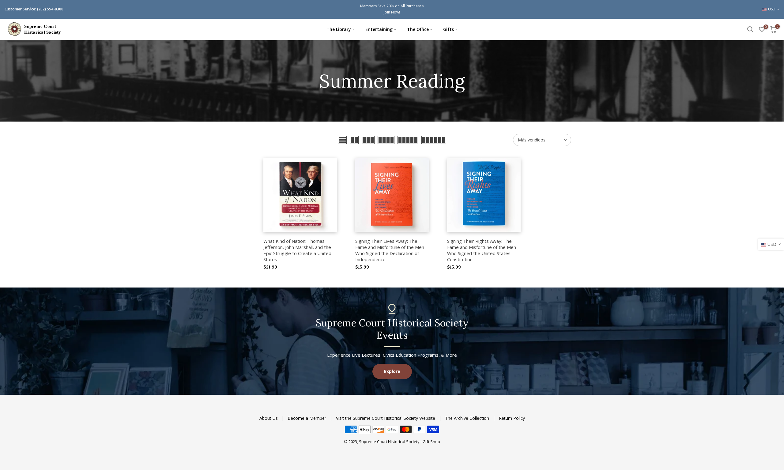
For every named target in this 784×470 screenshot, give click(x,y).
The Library (338, 29)
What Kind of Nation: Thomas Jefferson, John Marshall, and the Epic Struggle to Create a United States (297, 250)
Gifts (448, 29)
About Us (269, 418)
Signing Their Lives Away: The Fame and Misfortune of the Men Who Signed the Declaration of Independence (389, 250)
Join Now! (392, 12)
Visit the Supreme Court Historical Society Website (386, 418)
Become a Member (307, 418)
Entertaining (379, 29)
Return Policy (512, 418)
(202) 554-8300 (50, 9)
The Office (418, 29)
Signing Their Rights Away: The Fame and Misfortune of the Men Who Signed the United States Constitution (481, 250)
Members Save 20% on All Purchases (392, 6)
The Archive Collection (467, 418)
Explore (392, 371)
